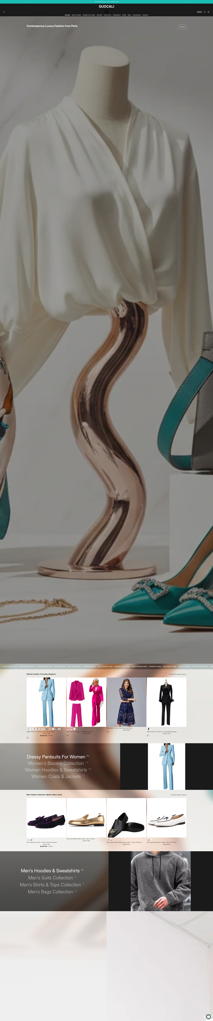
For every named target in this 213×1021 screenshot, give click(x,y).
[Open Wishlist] (27, 738)
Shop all (182, 27)
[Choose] (63, 724)
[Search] (4, 12)
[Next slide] (63, 702)
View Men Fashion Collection (178, 794)
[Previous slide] (29, 702)
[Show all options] (62, 729)
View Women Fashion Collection (177, 674)
